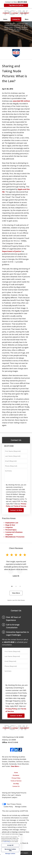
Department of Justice (11, 251)
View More (16, 593)
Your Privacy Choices (14, 804)
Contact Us (16, 19)
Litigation (9, 527)
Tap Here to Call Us (16, 5)
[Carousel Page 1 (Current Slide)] (12, 586)
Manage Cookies (21, 807)
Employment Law (11, 523)
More (26, 19)
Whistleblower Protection (14, 537)
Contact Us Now (16, 510)
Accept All (10, 845)
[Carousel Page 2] (16, 586)
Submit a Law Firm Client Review (16, 600)
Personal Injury (10, 530)
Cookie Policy (8, 807)
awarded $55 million (21, 101)
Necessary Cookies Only (10, 849)
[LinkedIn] (16, 750)
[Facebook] (12, 750)
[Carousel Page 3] (20, 586)
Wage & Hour (10, 525)
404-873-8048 (13, 742)
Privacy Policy (11, 709)
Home (5, 19)
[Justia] (20, 750)
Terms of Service (20, 506)
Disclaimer (16, 775)
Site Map (16, 784)
